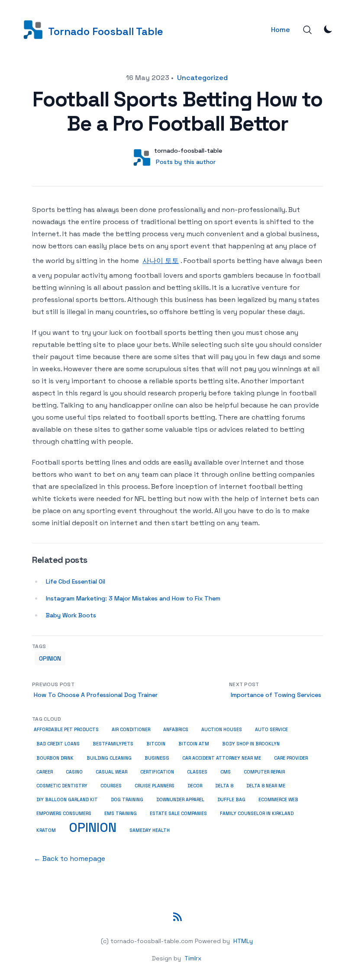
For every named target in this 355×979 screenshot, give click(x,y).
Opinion (50, 658)
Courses (111, 786)
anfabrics (175, 729)
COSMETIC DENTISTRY (61, 786)
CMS (225, 772)
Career (44, 772)
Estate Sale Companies (178, 813)
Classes (197, 772)
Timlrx (192, 958)
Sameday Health (149, 830)
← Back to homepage (69, 858)
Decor (194, 786)
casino (74, 772)
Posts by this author (186, 162)
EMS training (120, 813)
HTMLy (243, 941)
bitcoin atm (193, 744)
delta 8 (224, 786)
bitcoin (155, 744)
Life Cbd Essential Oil (75, 581)
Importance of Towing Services (276, 695)
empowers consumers (63, 813)
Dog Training (127, 799)
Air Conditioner (131, 729)
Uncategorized (202, 77)
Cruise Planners (154, 786)
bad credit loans (58, 744)
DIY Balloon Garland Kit (67, 799)
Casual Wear (111, 772)
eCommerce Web (278, 799)
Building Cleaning (109, 758)
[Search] (307, 30)
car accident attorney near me (221, 758)
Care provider (291, 758)
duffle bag (231, 799)
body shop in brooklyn (251, 744)
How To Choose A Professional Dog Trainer (96, 695)
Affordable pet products (66, 729)
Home (280, 29)
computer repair (264, 772)
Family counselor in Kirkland (257, 813)
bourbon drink (55, 758)
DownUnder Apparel (180, 799)
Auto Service (271, 729)
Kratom (46, 830)
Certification (157, 772)
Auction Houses (221, 729)
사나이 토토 (160, 260)
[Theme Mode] (328, 29)
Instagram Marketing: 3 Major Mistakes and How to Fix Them (133, 598)
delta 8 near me (265, 786)
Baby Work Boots (71, 615)
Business (157, 758)
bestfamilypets (113, 744)
